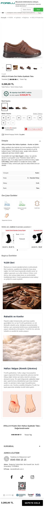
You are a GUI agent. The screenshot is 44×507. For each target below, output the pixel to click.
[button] (3, 68)
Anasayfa (3, 17)
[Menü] (3, 12)
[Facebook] (11, 477)
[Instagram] (32, 477)
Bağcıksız (26, 17)
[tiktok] (22, 477)
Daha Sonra (27, 9)
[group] (22, 42)
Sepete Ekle (32, 503)
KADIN (11, 17)
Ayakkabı (18, 17)
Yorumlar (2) (5, 79)
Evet (38, 9)
